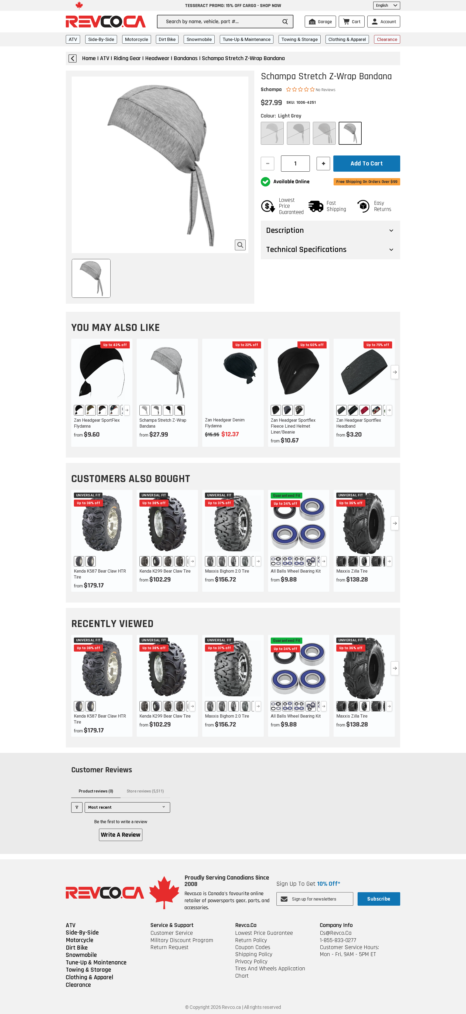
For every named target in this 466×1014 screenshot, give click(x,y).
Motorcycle (136, 39)
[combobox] (222, 21)
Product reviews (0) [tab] (96, 791)
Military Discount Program (181, 940)
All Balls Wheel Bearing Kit (296, 571)
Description (285, 230)
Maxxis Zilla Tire (352, 571)
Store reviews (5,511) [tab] (145, 791)
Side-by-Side (101, 39)
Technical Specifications (306, 249)
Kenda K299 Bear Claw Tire (165, 571)
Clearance (387, 39)
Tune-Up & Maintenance (246, 39)
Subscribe (378, 898)
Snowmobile (199, 39)
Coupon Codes (252, 947)
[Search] (285, 21)
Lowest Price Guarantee (264, 933)
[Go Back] (72, 58)
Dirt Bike (167, 39)
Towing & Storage (300, 39)
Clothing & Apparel (347, 39)
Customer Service (171, 933)
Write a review (121, 835)
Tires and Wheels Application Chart (270, 972)
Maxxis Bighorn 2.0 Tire (227, 571)
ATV (73, 39)
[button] (301, 89)
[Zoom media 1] (240, 245)
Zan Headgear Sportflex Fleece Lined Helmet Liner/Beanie (293, 426)
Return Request (169, 947)
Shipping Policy (253, 954)
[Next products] (395, 372)
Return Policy (251, 940)
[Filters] (77, 807)
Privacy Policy (251, 961)
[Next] (127, 410)
